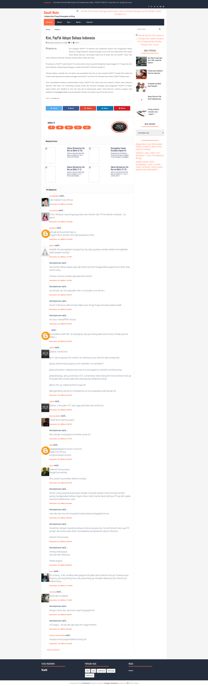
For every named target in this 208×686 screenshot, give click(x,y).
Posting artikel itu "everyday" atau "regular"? (153, 111)
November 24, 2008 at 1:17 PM (60, 257)
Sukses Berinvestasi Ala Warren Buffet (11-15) (119, 168)
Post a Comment (53, 650)
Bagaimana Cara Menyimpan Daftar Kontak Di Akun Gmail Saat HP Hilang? (149, 147)
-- (50, 330)
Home (50, 22)
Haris (51, 465)
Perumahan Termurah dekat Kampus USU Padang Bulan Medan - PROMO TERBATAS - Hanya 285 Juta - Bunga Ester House (92, 2)
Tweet (55, 108)
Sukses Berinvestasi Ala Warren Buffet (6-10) (76, 149)
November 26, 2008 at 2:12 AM (60, 600)
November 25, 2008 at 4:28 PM (60, 541)
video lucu (89, 675)
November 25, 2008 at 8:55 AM (60, 503)
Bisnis (78, 22)
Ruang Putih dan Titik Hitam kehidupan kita (154, 97)
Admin (51, 245)
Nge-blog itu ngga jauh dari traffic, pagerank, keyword (155, 60)
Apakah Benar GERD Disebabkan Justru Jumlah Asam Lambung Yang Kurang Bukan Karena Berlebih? (149, 165)
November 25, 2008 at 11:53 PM (60, 586)
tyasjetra (52, 228)
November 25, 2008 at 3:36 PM (60, 518)
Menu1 (59, 22)
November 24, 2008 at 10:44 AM (60, 204)
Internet (89, 22)
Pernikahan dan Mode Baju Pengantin (154, 84)
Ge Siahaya (53, 210)
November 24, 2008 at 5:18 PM (60, 309)
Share (71, 108)
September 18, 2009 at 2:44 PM (60, 644)
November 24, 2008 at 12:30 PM (60, 239)
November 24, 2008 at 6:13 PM (60, 439)
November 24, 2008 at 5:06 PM (60, 295)
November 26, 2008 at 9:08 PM (60, 615)
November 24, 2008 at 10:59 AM (60, 222)
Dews (51, 571)
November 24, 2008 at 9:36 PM (60, 483)
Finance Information (57, 635)
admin (50, 122)
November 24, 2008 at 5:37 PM (60, 395)
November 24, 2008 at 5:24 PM (60, 324)
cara (93, 671)
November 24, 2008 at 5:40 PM (60, 410)
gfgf (50, 445)
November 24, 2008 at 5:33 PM (60, 341)
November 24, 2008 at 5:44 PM (60, 424)
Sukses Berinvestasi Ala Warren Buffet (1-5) (76, 168)
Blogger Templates (111, 683)
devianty (52, 592)
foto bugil (111, 671)
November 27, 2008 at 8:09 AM (60, 629)
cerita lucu (101, 671)
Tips (68, 22)
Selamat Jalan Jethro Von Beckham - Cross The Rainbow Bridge (150, 155)
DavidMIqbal (54, 196)
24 (71, 43)
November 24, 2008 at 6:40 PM (60, 459)
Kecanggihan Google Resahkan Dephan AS (118, 149)
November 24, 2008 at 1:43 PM (60, 280)
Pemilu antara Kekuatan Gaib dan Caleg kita (155, 71)
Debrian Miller (54, 416)
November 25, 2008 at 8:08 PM (60, 565)
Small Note (51, 12)
